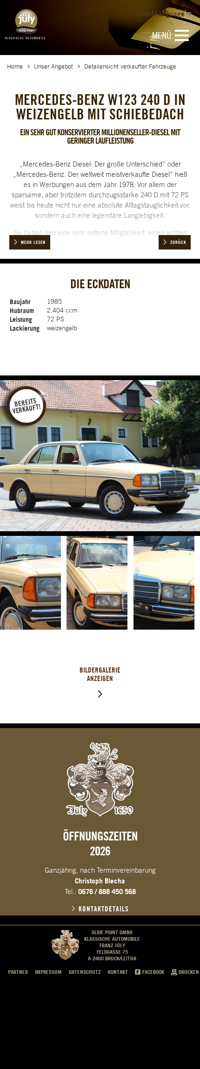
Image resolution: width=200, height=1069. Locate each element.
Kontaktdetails (104, 909)
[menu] (182, 35)
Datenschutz (85, 972)
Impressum (48, 972)
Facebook (153, 972)
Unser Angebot (53, 66)
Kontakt (118, 972)
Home (15, 66)
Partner (18, 972)
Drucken (189, 972)
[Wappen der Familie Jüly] (100, 779)
